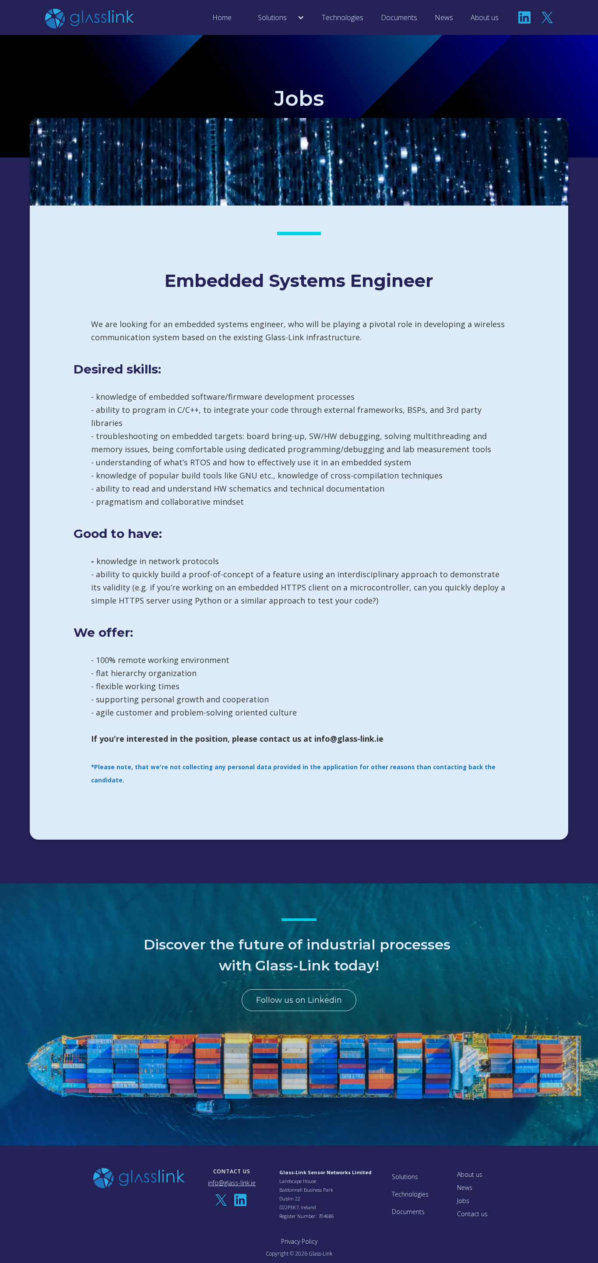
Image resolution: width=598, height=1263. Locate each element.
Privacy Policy (299, 1241)
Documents (399, 17)
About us (485, 17)
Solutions (405, 1176)
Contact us (472, 1214)
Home (222, 17)
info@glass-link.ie (232, 1182)
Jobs (463, 1200)
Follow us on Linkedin (299, 1000)
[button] (276, 17)
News (444, 17)
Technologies (342, 17)
